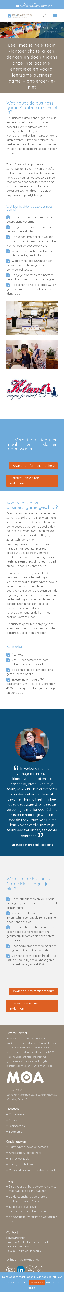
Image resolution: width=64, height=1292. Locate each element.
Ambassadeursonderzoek (25, 1152)
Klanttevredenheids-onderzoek (28, 1147)
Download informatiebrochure (33, 466)
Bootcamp (15, 1131)
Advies (13, 1120)
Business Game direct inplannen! (25, 480)
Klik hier (32, 1287)
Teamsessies (17, 1126)
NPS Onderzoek (19, 1158)
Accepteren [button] (37, 1282)
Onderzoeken (17, 1114)
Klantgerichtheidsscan (23, 1164)
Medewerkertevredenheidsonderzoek (32, 1170)
